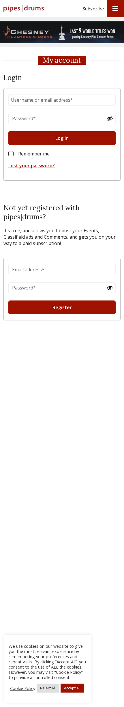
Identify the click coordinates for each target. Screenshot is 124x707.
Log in (62, 138)
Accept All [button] (72, 688)
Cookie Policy (22, 688)
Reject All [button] (48, 688)
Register (62, 307)
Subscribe (93, 9)
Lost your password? (31, 165)
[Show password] (110, 118)
